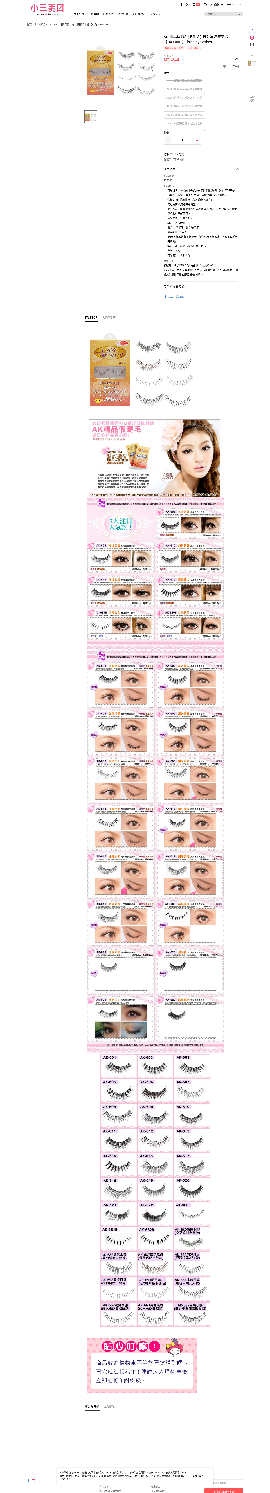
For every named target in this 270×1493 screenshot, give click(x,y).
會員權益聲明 (157, 1491)
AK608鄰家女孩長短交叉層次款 (184, 106)
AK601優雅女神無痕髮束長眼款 (184, 80)
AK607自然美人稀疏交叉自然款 (184, 97)
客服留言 (155, 1486)
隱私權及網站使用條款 (110, 1491)
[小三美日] (47, 10)
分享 (170, 296)
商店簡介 (103, 1486)
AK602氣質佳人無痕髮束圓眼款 (184, 89)
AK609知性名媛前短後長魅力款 (184, 114)
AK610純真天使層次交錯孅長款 (184, 123)
